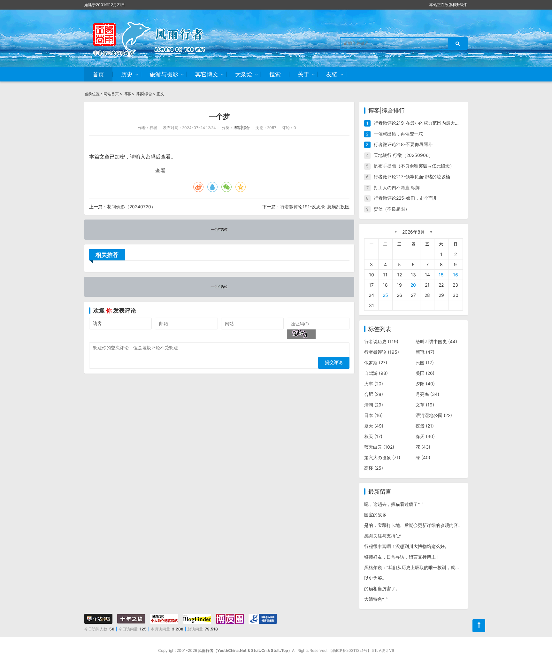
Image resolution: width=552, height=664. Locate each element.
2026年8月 (413, 232)
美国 (425, 373)
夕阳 (425, 383)
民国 (425, 362)
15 (441, 274)
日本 (373, 415)
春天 (425, 436)
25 (385, 295)
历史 (127, 74)
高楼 (373, 468)
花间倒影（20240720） (131, 206)
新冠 (425, 352)
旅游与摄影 (164, 74)
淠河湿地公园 (434, 415)
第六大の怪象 (382, 457)
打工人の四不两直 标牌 (397, 187)
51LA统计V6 (383, 650)
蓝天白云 (379, 447)
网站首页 (111, 93)
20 (413, 285)
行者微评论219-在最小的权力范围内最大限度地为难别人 (430, 123)
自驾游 (376, 373)
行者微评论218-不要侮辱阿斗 (403, 144)
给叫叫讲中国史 (436, 341)
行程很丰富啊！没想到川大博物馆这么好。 (406, 546)
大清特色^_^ (376, 599)
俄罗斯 (375, 362)
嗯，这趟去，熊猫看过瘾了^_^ (394, 504)
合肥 (373, 394)
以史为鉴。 (375, 578)
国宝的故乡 (375, 514)
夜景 (425, 426)
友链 (332, 74)
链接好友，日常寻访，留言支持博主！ (402, 557)
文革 (425, 404)
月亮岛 (427, 394)
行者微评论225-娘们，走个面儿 (405, 198)
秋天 (373, 436)
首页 (98, 74)
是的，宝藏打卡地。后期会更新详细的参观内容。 (413, 525)
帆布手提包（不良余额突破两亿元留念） (414, 165)
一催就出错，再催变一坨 (398, 133)
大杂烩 (243, 74)
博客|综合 (143, 93)
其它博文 (206, 74)
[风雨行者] (157, 38)
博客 (127, 93)
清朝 (373, 404)
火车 (373, 383)
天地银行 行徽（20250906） (403, 155)
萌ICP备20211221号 (349, 650)
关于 (303, 74)
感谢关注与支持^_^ (382, 535)
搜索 (275, 74)
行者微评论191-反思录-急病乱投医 (314, 206)
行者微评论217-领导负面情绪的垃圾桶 (412, 176)
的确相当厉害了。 (382, 588)
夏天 (373, 426)
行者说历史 (381, 341)
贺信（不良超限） (392, 209)
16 (455, 274)
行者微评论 (381, 352)
